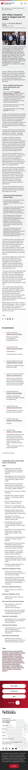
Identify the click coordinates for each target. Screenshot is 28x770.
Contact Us (5, 725)
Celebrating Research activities (11, 92)
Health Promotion (12, 659)
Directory (4, 729)
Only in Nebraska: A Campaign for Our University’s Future (12, 742)
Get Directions (14, 691)
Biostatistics (5, 653)
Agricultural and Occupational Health (12, 651)
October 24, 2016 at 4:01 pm (14, 375)
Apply (14, 696)
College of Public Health (14, 654)
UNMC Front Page (11, 667)
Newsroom (7, 8)
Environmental (18, 656)
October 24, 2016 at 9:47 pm (14, 407)
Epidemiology (6, 657)
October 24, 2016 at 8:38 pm (14, 393)
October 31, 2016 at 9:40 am (14, 431)
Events (4, 732)
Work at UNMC (14, 686)
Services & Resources (8, 739)
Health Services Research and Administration (12, 660)
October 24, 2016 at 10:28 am (14, 348)
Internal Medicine (7, 662)
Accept (14, 766)
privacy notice (16, 761)
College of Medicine (15, 653)
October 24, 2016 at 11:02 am (14, 362)
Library (4, 735)
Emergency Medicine (8, 656)
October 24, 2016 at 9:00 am (14, 334)
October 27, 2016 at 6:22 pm (14, 420)
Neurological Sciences (18, 662)
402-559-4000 (6, 722)
